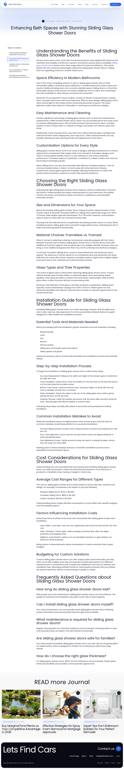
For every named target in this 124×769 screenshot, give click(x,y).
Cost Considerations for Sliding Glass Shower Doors (18, 70)
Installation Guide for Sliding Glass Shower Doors (19, 65)
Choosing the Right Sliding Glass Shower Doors (19, 59)
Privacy (107, 763)
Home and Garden (77, 21)
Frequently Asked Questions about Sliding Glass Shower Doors (19, 76)
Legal (118, 763)
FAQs (91, 756)
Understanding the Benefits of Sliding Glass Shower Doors (18, 53)
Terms (113, 763)
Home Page (74, 756)
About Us (100, 763)
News (84, 756)
